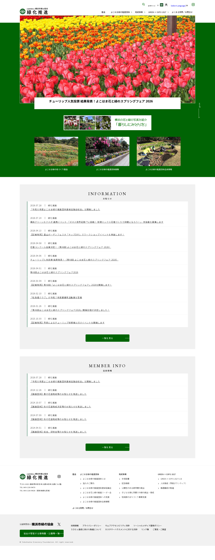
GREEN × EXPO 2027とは (171, 478)
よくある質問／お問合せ (182, 12)
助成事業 (139, 12)
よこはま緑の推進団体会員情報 (96, 501)
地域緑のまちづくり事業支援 (134, 497)
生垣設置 (125, 478)
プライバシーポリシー (91, 525)
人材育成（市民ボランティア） (174, 483)
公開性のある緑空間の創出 (133, 488)
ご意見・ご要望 (159, 529)
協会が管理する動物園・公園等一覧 (42, 533)
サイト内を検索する (143, 4)
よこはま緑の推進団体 (120, 12)
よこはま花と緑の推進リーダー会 (97, 492)
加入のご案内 (88, 483)
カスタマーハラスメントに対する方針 (121, 529)
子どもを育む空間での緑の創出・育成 (138, 492)
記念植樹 (125, 483)
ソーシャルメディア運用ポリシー (147, 525)
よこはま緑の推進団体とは (94, 478)
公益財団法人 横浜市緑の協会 (36, 524)
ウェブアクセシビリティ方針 (117, 525)
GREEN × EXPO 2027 (157, 12)
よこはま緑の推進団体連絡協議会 (97, 488)
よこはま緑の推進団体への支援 (96, 497)
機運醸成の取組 (167, 488)
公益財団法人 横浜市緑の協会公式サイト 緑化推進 (34, 11)
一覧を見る (107, 338)
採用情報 (75, 525)
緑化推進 (36, 476)
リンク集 (145, 529)
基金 (103, 12)
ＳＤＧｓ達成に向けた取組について (86, 529)
